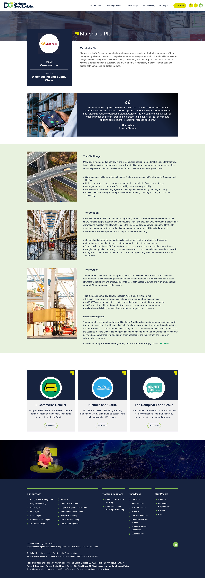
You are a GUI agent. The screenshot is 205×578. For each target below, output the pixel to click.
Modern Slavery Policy (119, 566)
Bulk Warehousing (69, 516)
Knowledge (133, 6)
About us (162, 499)
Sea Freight (35, 507)
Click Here (164, 343)
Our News (136, 499)
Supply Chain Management (41, 499)
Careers (161, 510)
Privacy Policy (52, 566)
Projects (64, 499)
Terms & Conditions (35, 566)
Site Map (78, 566)
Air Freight (34, 511)
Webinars (136, 511)
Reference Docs (139, 507)
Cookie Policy (66, 566)
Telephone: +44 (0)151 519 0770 (110, 563)
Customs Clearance (69, 503)
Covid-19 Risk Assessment (95, 566)
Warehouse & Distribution (72, 511)
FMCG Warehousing (70, 520)
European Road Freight (40, 520)
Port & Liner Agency (70, 524)
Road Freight (35, 516)
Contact (180, 5)
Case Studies (169, 363)
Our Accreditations (140, 516)
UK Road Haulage (37, 524)
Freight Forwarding (38, 503)
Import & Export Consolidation (74, 507)
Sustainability (149, 6)
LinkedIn (200, 8)
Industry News (138, 503)
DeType (105, 569)
